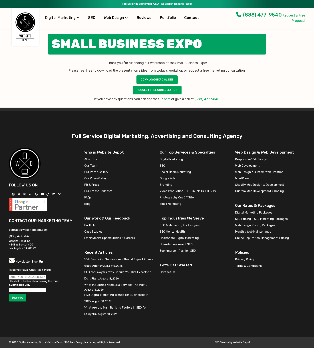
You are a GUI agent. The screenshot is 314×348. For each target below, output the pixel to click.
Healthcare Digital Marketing (179, 238)
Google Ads (167, 178)
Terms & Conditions (248, 265)
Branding (166, 184)
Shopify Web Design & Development (259, 184)
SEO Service (222, 342)
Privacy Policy (244, 259)
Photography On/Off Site (177, 197)
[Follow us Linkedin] (54, 194)
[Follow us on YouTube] (43, 194)
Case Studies (93, 231)
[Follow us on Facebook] (13, 194)
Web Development (247, 165)
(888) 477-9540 (262, 15)
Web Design (114, 17)
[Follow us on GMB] (37, 194)
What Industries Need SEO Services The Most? (115, 285)
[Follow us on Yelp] (30, 194)
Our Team (90, 165)
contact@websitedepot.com (28, 230)
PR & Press (91, 184)
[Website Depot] (25, 163)
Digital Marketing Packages (253, 212)
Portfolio (168, 17)
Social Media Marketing (175, 172)
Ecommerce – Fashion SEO (178, 250)
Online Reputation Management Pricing (262, 238)
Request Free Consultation (157, 90)
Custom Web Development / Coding (259, 191)
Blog (87, 204)
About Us (90, 159)
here (167, 99)
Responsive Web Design (251, 159)
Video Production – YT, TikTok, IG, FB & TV (188, 191)
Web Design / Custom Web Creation (259, 172)
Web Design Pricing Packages (255, 225)
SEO (91, 17)
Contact (191, 17)
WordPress (242, 178)
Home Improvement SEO (176, 244)
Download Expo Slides (157, 79)
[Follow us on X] (19, 194)
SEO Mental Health (172, 231)
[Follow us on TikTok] (48, 194)
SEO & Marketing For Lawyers (180, 225)
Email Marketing (170, 204)
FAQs (87, 197)
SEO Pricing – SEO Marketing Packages (261, 219)
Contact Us (167, 272)
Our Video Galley (95, 178)
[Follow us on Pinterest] (59, 194)
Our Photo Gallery (96, 172)
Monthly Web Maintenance (253, 231)
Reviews (144, 17)
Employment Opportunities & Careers (109, 238)
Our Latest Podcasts (98, 191)
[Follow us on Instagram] (25, 194)
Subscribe (17, 297)
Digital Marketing (61, 17)
